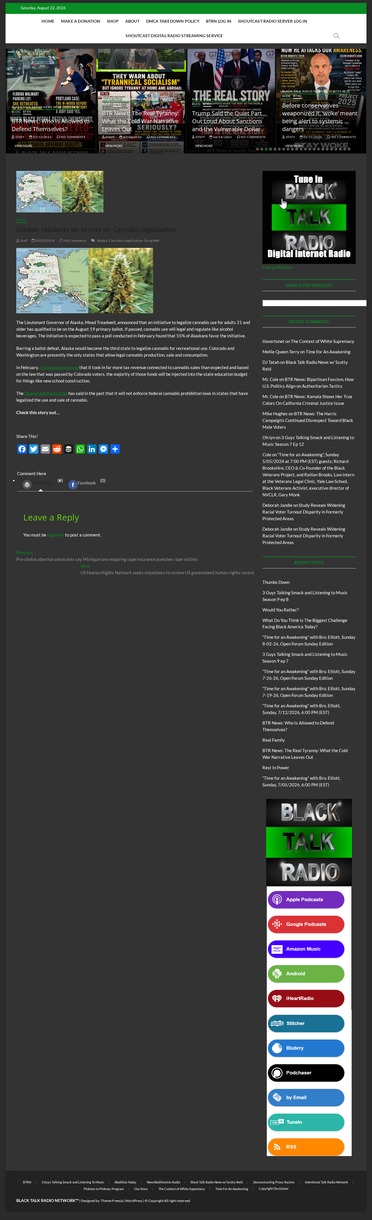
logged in (55, 534)
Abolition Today (125, 1182)
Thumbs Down (275, 582)
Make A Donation (80, 21)
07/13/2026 (42, 137)
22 (349, 149)
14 (314, 149)
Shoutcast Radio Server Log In (272, 21)
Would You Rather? (280, 609)
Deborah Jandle (277, 505)
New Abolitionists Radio (163, 1182)
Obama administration (45, 393)
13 (309, 149)
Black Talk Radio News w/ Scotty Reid (45, 107)
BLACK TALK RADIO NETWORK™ (47, 1200)
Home (48, 21)
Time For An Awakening (328, 351)
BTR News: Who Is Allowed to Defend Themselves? (51, 125)
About (132, 21)
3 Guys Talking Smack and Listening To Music (73, 1182)
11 (301, 149)
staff (20, 137)
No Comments (72, 137)
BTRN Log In (218, 21)
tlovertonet (273, 341)
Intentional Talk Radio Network (326, 1182)
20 (340, 149)
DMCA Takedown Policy (172, 21)
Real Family (273, 740)
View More (23, 146)
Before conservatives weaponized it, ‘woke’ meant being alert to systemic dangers (319, 117)
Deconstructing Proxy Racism (273, 1182)
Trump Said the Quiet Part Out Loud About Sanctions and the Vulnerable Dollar (227, 121)
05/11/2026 (312, 137)
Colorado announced (59, 367)
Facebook (87, 482)
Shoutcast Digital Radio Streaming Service (174, 35)
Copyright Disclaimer (274, 1188)
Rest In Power (275, 767)
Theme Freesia (112, 1200)
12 (305, 149)
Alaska (102, 240)
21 (344, 149)
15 (318, 149)
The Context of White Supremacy (322, 341)
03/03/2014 (45, 240)
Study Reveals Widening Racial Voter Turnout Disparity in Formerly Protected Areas (303, 511)
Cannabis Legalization (126, 240)
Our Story (141, 1189)
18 (331, 149)
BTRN (27, 111)
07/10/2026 (132, 137)
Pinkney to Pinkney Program (104, 1189)
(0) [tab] (47, 481)
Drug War (152, 240)
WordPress (42, 482)
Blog (16, 111)
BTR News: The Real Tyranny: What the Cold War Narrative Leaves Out (140, 121)
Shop (113, 21)
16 (322, 149)
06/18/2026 (222, 137)
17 (327, 149)
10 (296, 149)
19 (336, 149)
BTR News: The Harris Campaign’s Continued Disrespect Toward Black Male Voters (307, 420)
